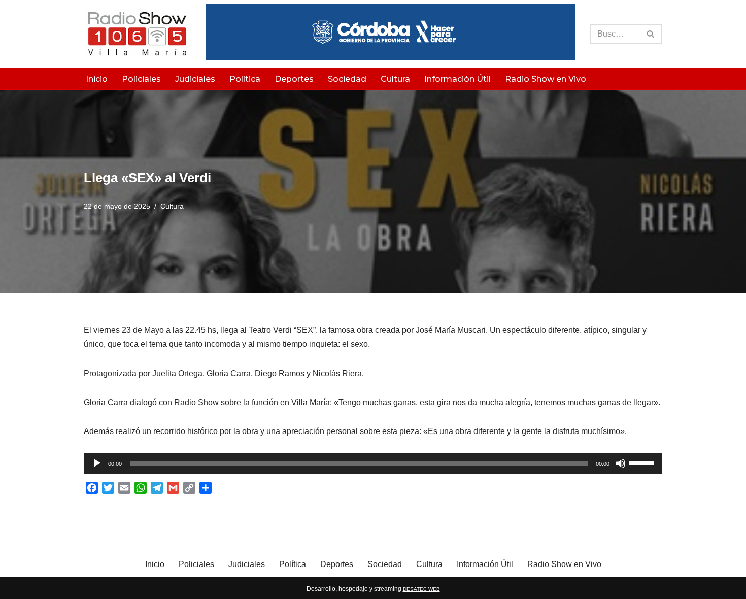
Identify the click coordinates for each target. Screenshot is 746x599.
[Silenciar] (621, 463)
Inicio (97, 79)
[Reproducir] (97, 463)
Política (244, 79)
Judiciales (195, 79)
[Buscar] (650, 34)
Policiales (141, 79)
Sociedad (347, 79)
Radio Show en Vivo (545, 79)
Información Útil (457, 79)
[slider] (643, 462)
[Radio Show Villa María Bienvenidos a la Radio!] (137, 34)
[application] (373, 463)
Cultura (395, 79)
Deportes (294, 79)
